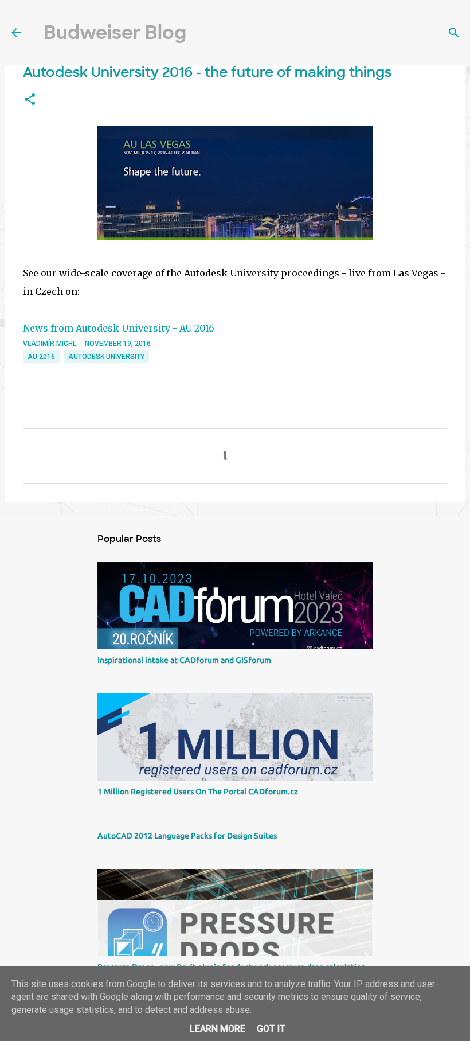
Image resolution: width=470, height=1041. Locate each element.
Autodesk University (106, 357)
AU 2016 (41, 357)
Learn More (217, 1028)
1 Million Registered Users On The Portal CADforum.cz (197, 791)
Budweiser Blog (115, 33)
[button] (30, 99)
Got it (271, 1028)
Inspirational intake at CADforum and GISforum (184, 660)
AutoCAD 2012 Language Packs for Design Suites (187, 835)
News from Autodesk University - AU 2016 (118, 328)
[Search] (454, 32)
